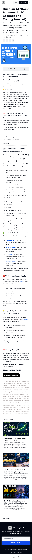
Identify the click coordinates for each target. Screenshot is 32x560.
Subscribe (23, 2)
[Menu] (30, 2)
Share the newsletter (11, 375)
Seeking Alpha (11, 247)
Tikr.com (9, 254)
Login (15, 2)
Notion (25, 319)
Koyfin (22, 282)
